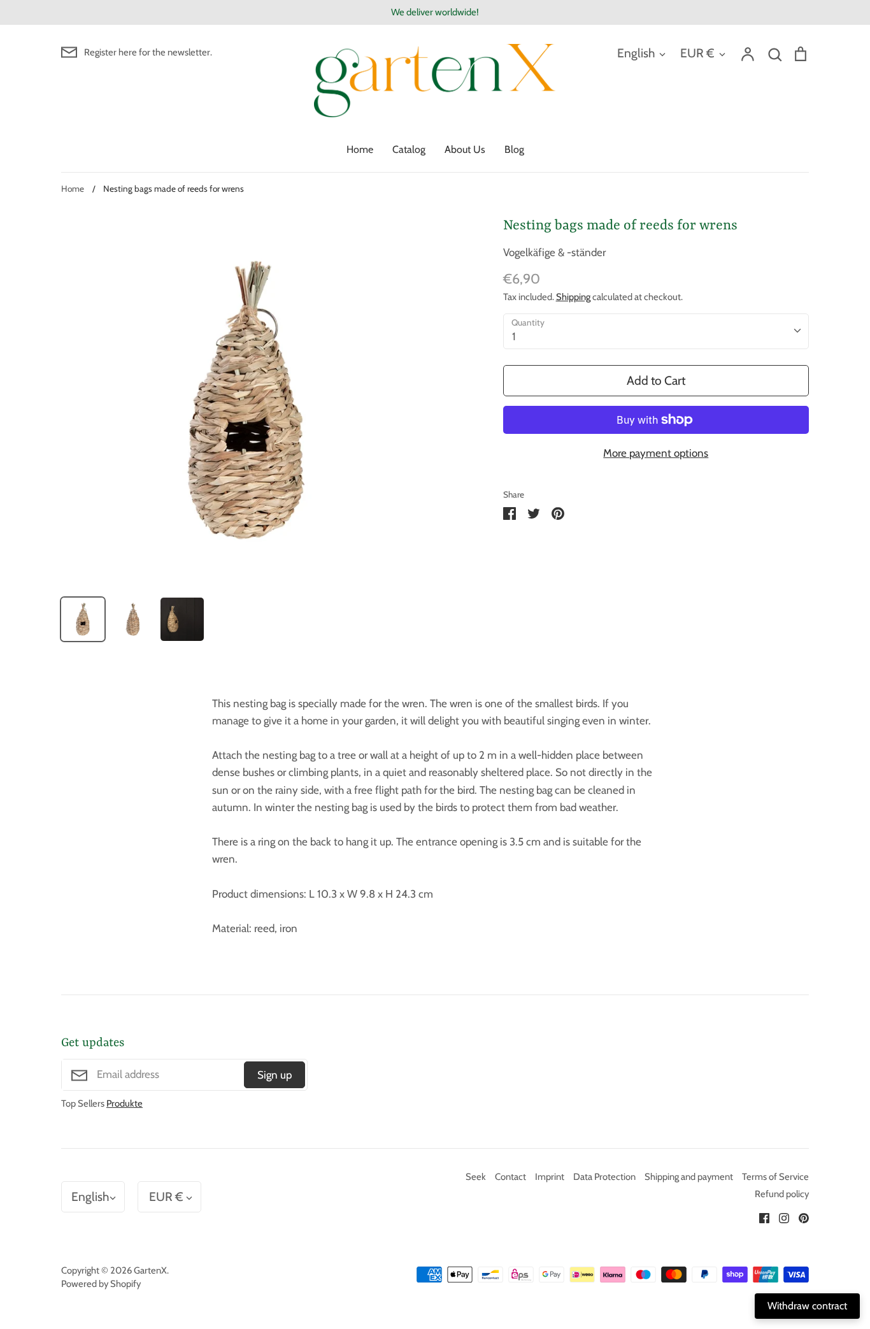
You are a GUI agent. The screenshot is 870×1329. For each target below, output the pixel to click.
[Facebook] (759, 1216)
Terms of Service (775, 1176)
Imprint (549, 1176)
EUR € (697, 53)
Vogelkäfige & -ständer (554, 252)
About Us (465, 149)
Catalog (408, 149)
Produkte (124, 1103)
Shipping (573, 297)
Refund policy (782, 1194)
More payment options (655, 453)
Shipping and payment (689, 1176)
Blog (514, 149)
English (636, 53)
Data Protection (604, 1176)
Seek (476, 1176)
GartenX (150, 1270)
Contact (510, 1176)
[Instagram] (779, 1216)
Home (359, 149)
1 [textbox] (514, 336)
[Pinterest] (799, 1216)
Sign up (274, 1074)
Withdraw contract (807, 1306)
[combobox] (656, 331)
